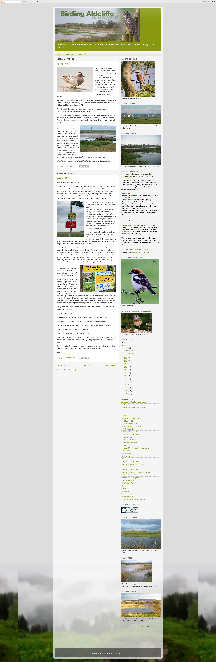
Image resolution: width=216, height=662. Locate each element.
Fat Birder (125, 445)
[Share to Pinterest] (88, 166)
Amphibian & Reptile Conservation (134, 402)
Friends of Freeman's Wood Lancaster (135, 448)
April (127, 348)
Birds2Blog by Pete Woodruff (132, 418)
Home (59, 54)
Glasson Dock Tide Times (140, 252)
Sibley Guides (126, 491)
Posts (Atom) (71, 370)
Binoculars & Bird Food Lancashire (134, 407)
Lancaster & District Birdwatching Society (136, 472)
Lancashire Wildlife (128, 467)
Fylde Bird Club (127, 451)
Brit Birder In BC (127, 421)
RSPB (124, 488)
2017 (126, 367)
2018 (126, 364)
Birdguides (125, 413)
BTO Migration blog (128, 429)
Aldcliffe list (82, 54)
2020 (126, 358)
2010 (126, 388)
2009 (126, 391)
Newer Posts (63, 365)
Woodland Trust (127, 496)
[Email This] (80, 166)
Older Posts (110, 365)
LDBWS (95, 212)
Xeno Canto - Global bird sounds (133, 499)
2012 (126, 382)
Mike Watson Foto (128, 483)
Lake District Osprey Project (131, 461)
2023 (126, 342)
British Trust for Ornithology (131, 426)
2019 (126, 361)
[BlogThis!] (82, 166)
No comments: (70, 166)
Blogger (120, 653)
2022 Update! (63, 178)
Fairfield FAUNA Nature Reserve (133, 440)
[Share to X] (84, 166)
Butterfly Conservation (129, 432)
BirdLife (124, 415)
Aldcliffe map (69, 54)
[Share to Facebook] (86, 166)
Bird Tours (125, 410)
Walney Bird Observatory (130, 494)
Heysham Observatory (129, 459)
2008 (126, 394)
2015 (126, 373)
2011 (126, 385)
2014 (126, 376)
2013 (126, 379)
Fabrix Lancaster (128, 437)
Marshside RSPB (128, 480)
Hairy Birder (126, 456)
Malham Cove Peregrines (131, 478)
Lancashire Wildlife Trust (130, 469)
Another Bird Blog (128, 405)
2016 (126, 370)
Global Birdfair (127, 453)
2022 (126, 345)
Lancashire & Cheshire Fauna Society (135, 464)
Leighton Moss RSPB (129, 475)
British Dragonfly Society (130, 423)
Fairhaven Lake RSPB (129, 442)
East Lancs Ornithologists (131, 434)
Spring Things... (64, 64)
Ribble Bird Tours (128, 486)
